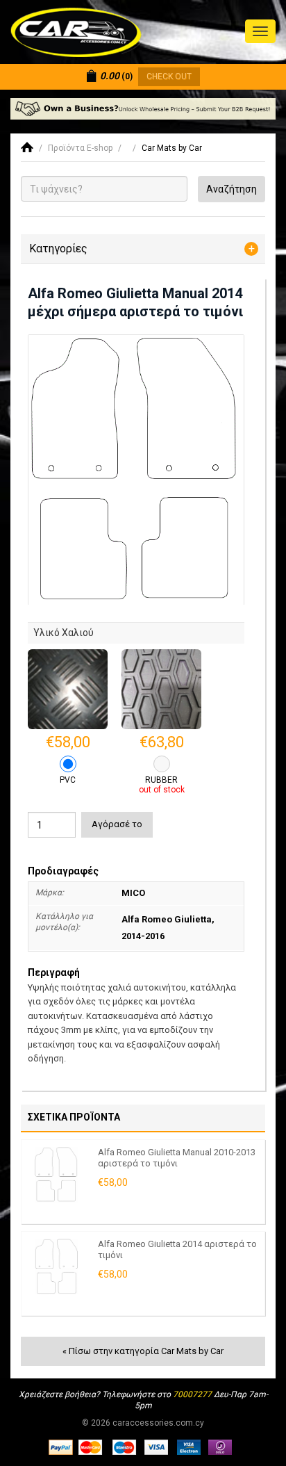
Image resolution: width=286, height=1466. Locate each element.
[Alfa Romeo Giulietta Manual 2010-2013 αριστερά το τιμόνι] (56, 1175)
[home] (27, 148)
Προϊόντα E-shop (80, 148)
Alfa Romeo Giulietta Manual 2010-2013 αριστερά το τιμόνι (176, 1158)
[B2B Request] (143, 109)
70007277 (192, 1394)
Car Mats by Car (172, 148)
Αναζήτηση (231, 189)
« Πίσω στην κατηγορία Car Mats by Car (143, 1351)
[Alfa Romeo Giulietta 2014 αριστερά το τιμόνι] (56, 1266)
